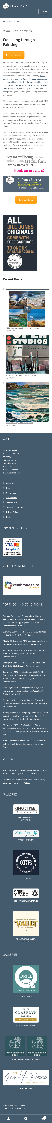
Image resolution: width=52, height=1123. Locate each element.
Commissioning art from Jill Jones (19, 423)
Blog (8, 488)
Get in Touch (11, 493)
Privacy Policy (12, 512)
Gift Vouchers (11, 497)
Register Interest (13, 55)
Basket (9, 517)
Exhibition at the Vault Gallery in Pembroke (23, 328)
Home (8, 31)
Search (26, 1119)
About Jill (10, 483)
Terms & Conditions (14, 507)
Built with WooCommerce (14, 1108)
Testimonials (12, 502)
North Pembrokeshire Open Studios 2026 (21, 375)
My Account (8, 1119)
